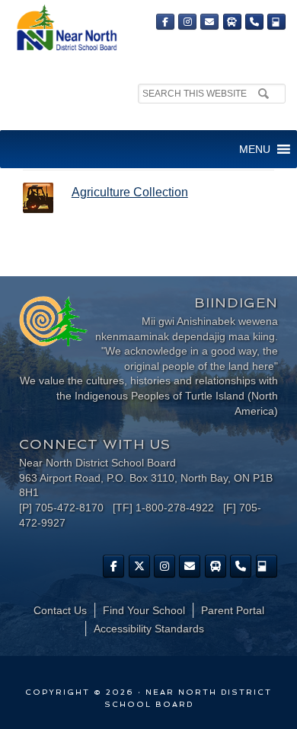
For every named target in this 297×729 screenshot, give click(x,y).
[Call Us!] (254, 22)
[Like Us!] (113, 566)
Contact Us (60, 610)
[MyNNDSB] (276, 22)
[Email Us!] (209, 22)
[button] (254, 149)
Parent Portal (232, 610)
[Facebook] (165, 22)
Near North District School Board (66, 28)
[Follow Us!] (139, 566)
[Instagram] (187, 22)
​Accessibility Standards (149, 628)
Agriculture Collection (130, 192)
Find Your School (144, 610)
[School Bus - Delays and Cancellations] (232, 22)
